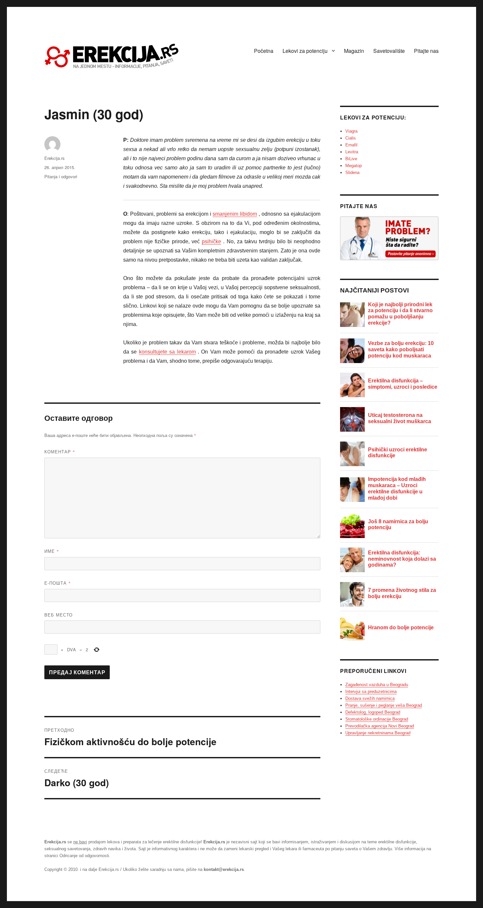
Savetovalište (389, 50)
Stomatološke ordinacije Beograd (376, 719)
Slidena (352, 172)
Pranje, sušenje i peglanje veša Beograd (383, 705)
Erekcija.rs (54, 158)
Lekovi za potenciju (305, 50)
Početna (263, 50)
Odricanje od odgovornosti (84, 855)
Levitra (351, 151)
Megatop (353, 165)
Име (51, 551)
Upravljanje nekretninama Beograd (377, 732)
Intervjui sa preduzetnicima (371, 691)
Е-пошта (57, 583)
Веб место (58, 615)
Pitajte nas (426, 50)
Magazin (354, 50)
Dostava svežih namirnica (370, 698)
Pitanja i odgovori (60, 176)
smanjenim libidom (235, 214)
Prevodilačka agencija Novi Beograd (379, 726)
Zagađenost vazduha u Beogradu (376, 684)
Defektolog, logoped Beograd (372, 712)
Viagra (351, 131)
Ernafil (351, 144)
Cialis (350, 138)
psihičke (211, 241)
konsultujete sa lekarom (167, 352)
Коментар (59, 451)
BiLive (351, 158)
